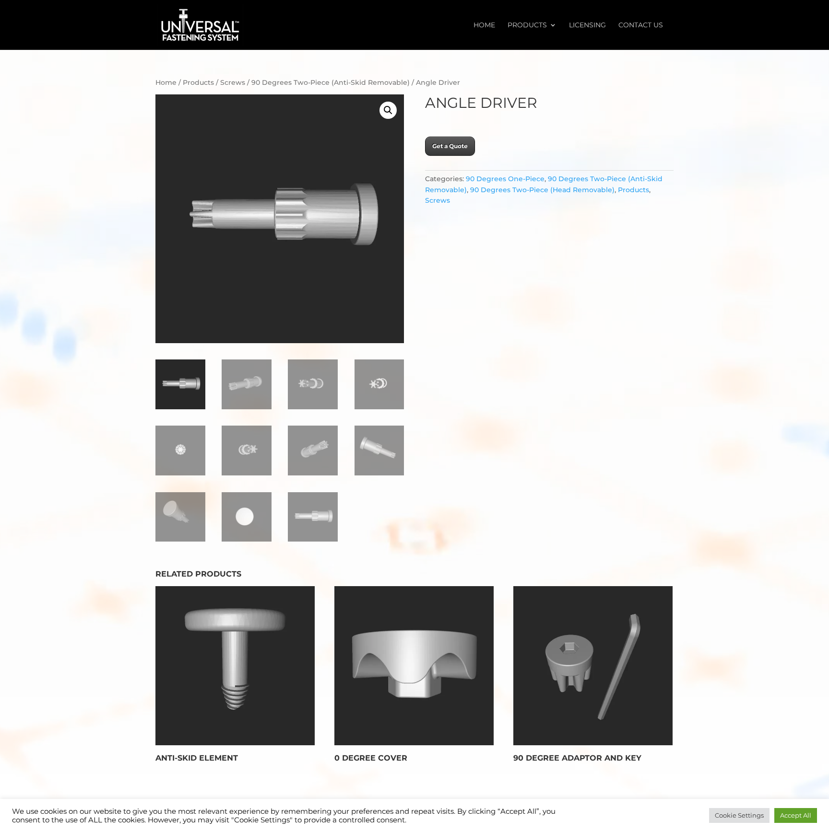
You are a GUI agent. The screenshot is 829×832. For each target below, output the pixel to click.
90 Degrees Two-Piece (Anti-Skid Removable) (330, 82)
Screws (232, 82)
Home (484, 25)
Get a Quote (450, 146)
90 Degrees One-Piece (505, 178)
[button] (388, 110)
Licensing (587, 25)
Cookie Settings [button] (739, 815)
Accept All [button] (795, 815)
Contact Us (640, 25)
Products (527, 25)
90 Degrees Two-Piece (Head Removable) (542, 189)
